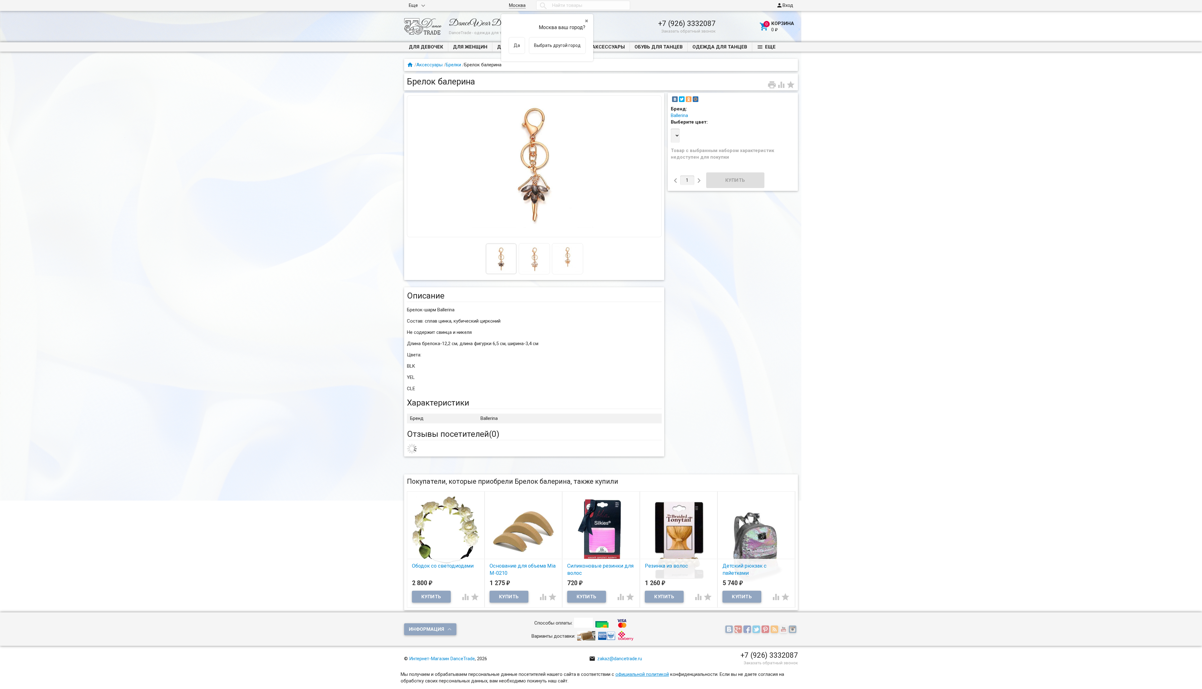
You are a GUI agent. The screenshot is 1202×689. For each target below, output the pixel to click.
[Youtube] (784, 629)
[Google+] (738, 629)
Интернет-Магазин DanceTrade (442, 658)
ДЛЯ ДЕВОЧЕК (426, 47)
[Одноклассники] (688, 99)
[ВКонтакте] (675, 99)
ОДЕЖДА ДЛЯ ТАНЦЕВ (719, 47)
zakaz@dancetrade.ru (615, 658)
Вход (784, 5)
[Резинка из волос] (678, 540)
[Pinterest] (766, 629)
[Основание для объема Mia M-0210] (523, 531)
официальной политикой (642, 674)
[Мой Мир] (695, 99)
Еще (413, 5)
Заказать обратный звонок (688, 30)
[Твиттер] (757, 629)
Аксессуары (608, 47)
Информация (426, 629)
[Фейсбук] (748, 629)
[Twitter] (682, 99)
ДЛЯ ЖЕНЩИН (470, 47)
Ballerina (679, 115)
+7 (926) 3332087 (687, 23)
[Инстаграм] (793, 629)
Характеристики (438, 402)
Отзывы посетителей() (453, 434)
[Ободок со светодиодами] (446, 530)
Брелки (453, 65)
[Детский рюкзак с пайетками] (756, 546)
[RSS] (775, 629)
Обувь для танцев (658, 47)
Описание (425, 295)
